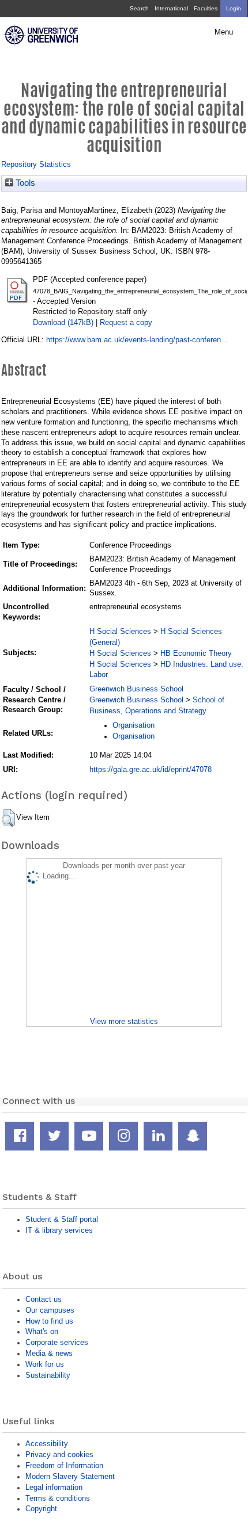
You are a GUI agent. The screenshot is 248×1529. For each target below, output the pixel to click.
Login (233, 8)
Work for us (44, 1364)
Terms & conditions (57, 1498)
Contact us (43, 1299)
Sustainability (47, 1375)
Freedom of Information (64, 1465)
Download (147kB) (63, 322)
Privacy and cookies (59, 1454)
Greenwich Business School (136, 689)
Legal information (53, 1487)
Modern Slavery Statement (70, 1476)
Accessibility (46, 1443)
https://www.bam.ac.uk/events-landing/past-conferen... (137, 339)
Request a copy (126, 322)
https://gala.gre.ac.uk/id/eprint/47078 (150, 769)
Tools (24, 183)
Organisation (133, 725)
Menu (224, 32)
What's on (41, 1331)
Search (139, 8)
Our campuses (49, 1310)
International (171, 8)
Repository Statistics (36, 164)
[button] (8, 818)
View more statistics (124, 1021)
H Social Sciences (120, 631)
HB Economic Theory (196, 653)
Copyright (41, 1508)
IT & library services (59, 1230)
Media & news (49, 1353)
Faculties (205, 8)
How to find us (49, 1321)
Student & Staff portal (61, 1219)
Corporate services (56, 1342)
